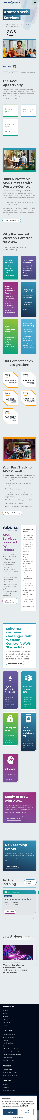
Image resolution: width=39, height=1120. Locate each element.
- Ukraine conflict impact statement (14, 1052)
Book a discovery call (12, 220)
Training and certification (11, 1075)
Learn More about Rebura (9, 601)
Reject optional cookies (26, 1112)
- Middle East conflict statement (13, 1049)
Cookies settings (18, 1117)
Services (5, 1016)
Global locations (8, 1043)
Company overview (9, 1034)
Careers (5, 1040)
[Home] (11, 2)
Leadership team (8, 1037)
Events (5, 1025)
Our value (6, 1010)
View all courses (28, 882)
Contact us (6, 1022)
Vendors (14, 73)
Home (5, 73)
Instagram (6, 1087)
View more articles (30, 936)
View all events (12, 866)
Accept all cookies (10, 1112)
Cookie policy (24, 1106)
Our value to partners (10, 1072)
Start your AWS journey (12, 513)
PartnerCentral (7, 1070)
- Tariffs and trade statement (12, 1055)
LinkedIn (5, 1084)
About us (5, 1019)
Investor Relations (8, 1060)
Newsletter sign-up (9, 1090)
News (4, 1046)
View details (10, 911)
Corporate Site (7, 1058)
